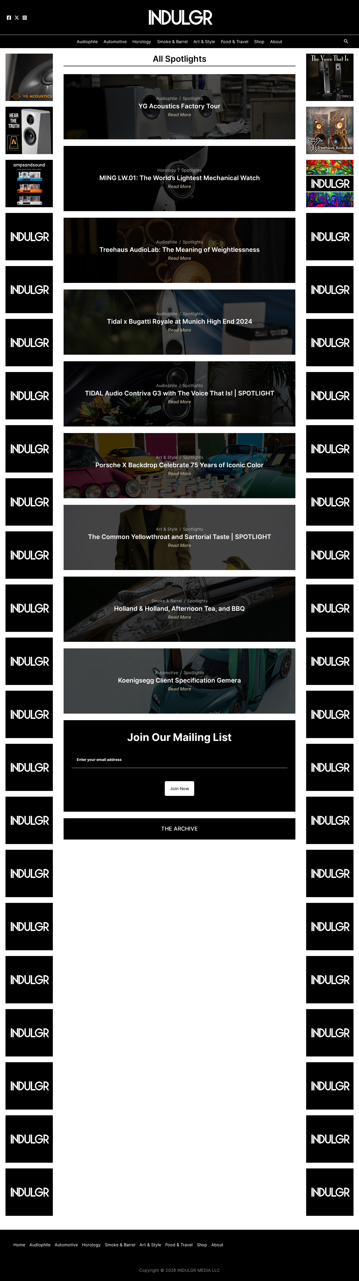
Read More (179, 115)
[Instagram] (24, 17)
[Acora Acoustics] (29, 130)
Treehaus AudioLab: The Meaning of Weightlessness (179, 249)
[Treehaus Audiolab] (329, 130)
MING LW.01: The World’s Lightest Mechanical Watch (179, 178)
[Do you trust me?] (329, 1191)
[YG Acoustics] (29, 76)
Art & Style (166, 457)
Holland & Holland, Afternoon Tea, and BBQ (179, 608)
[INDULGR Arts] (329, 183)
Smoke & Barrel (166, 600)
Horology (166, 170)
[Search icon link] (346, 42)
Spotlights (193, 98)
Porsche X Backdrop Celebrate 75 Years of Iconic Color (179, 465)
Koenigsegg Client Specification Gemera (179, 680)
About (217, 1244)
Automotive (166, 672)
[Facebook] (9, 17)
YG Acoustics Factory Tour (179, 106)
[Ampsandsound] (29, 183)
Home (19, 1244)
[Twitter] (16, 17)
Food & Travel (179, 1244)
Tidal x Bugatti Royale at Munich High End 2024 (179, 321)
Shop (202, 1244)
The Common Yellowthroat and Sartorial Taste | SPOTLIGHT (179, 536)
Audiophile (166, 98)
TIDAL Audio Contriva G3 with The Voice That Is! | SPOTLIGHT (179, 393)
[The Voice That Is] (329, 76)
